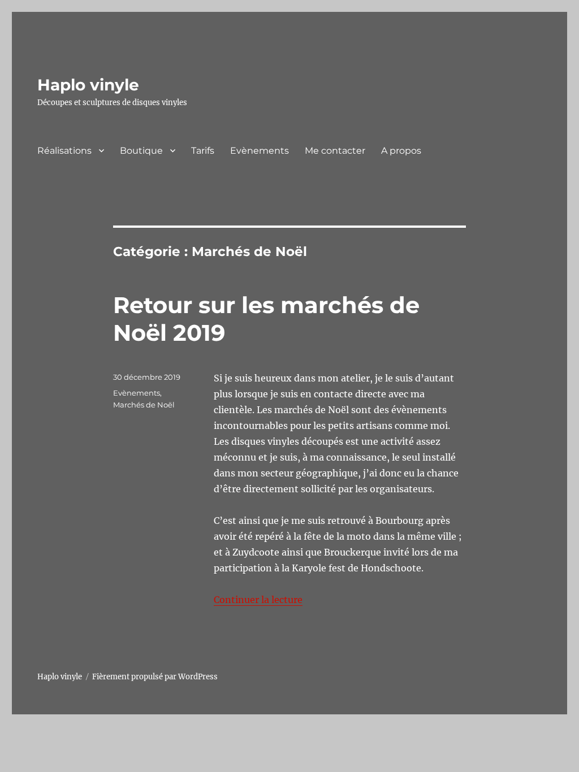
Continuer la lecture (258, 599)
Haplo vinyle (88, 84)
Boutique (141, 150)
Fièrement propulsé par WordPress (155, 677)
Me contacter (335, 150)
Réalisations (64, 150)
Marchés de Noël (144, 404)
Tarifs (202, 150)
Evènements (259, 150)
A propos (401, 150)
